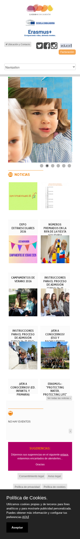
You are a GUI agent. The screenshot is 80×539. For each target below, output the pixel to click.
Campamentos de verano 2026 (23, 279)
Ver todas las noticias (58, 398)
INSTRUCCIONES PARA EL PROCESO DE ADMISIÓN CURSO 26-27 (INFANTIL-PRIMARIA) (55, 286)
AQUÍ (25, 517)
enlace (64, 454)
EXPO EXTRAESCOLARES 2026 (23, 228)
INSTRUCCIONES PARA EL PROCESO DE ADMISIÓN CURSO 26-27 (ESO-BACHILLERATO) (23, 338)
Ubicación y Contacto (18, 44)
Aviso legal (54, 476)
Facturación (67, 52)
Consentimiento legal (31, 476)
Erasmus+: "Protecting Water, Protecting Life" (55, 389)
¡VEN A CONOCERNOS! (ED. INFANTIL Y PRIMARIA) (22, 389)
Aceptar (17, 527)
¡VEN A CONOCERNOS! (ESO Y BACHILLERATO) (55, 336)
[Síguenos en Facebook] (47, 45)
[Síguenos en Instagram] (54, 45)
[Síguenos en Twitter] (39, 45)
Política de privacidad (27, 486)
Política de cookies (54, 486)
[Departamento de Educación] (65, 45)
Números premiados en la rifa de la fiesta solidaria (55, 229)
